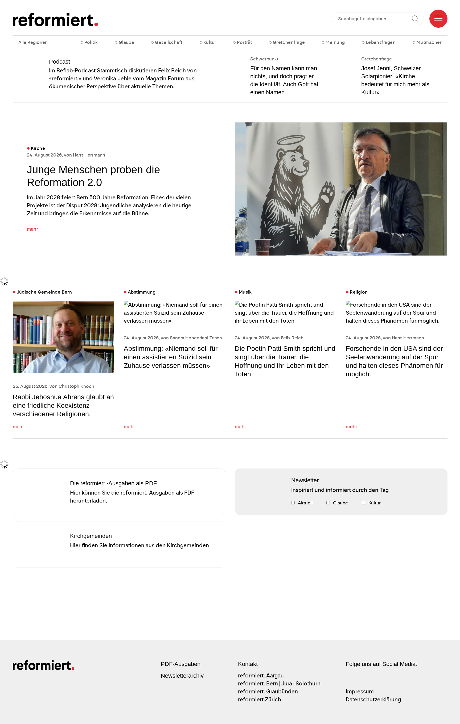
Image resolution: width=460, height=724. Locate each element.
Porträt (244, 42)
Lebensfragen (381, 42)
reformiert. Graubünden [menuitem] (268, 691)
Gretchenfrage (289, 42)
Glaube (126, 42)
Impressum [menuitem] (360, 691)
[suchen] (417, 19)
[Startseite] (55, 19)
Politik (91, 42)
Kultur (209, 42)
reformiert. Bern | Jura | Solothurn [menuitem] (279, 683)
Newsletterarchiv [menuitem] (182, 675)
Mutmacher (429, 42)
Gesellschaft (168, 42)
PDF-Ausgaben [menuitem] (180, 664)
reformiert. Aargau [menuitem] (261, 675)
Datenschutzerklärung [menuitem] (373, 699)
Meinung (335, 42)
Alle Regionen (33, 42)
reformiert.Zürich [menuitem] (259, 699)
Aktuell (305, 503)
